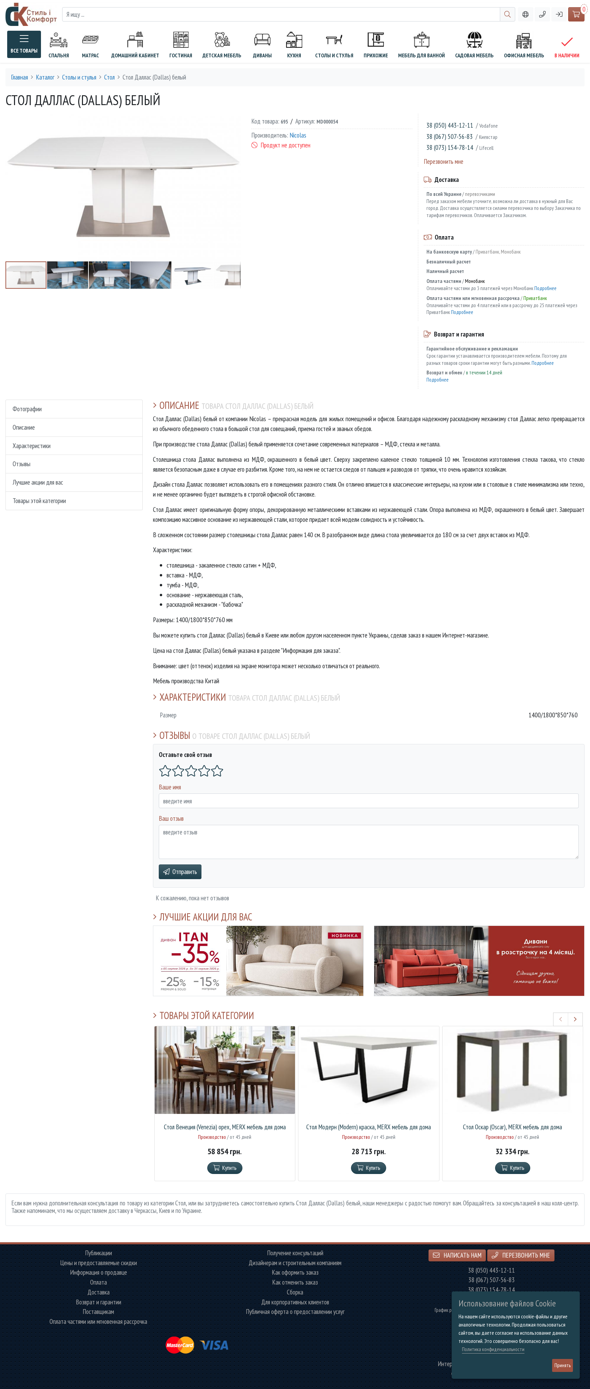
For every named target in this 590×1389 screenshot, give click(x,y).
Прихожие (376, 55)
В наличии (566, 55)
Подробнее (545, 288)
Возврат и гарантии (98, 1302)
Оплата (98, 1282)
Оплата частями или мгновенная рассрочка (98, 1321)
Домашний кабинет (135, 55)
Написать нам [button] (461, 1255)
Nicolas (298, 135)
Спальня (58, 55)
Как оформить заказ (295, 1272)
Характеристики (32, 445)
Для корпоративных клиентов (295, 1302)
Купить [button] (229, 1168)
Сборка (295, 1292)
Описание (24, 427)
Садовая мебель (474, 55)
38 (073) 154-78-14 (449, 147)
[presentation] (560, 1019)
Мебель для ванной (421, 55)
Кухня (294, 55)
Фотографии (27, 408)
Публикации (98, 1253)
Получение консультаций (295, 1253)
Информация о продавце (98, 1272)
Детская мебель (221, 55)
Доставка (98, 1292)
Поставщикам (98, 1311)
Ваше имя (170, 787)
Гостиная (180, 55)
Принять (562, 1365)
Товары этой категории (39, 500)
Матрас (90, 55)
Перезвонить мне (443, 161)
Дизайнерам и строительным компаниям (295, 1262)
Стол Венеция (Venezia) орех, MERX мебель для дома (225, 1127)
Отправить (184, 871)
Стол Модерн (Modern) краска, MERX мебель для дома (368, 1127)
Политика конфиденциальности (493, 1349)
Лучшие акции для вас (38, 482)
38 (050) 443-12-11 (449, 125)
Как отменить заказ (295, 1282)
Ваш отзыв (171, 818)
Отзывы (21, 463)
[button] (542, 14)
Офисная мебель (524, 55)
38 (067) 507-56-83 (449, 136)
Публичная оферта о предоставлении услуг (295, 1311)
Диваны (262, 55)
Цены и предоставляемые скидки (98, 1262)
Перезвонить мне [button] (525, 1255)
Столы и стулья (334, 55)
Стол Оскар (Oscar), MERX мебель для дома (512, 1127)
